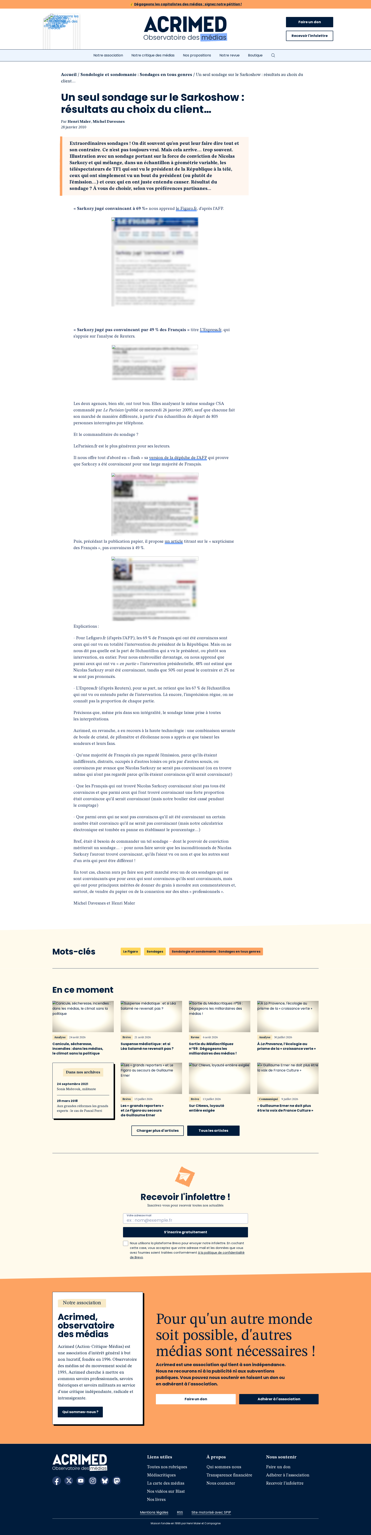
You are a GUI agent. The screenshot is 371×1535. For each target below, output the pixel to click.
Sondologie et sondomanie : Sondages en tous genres (136, 75)
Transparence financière (229, 1475)
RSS (180, 1512)
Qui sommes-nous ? (80, 1411)
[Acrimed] (185, 29)
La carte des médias (165, 1483)
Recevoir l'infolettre (310, 35)
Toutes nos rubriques (167, 1467)
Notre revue (229, 55)
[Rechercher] (273, 55)
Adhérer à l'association (279, 1399)
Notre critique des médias (153, 55)
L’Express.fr (210, 330)
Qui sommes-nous (224, 1467)
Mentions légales (154, 1512)
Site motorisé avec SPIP (211, 1512)
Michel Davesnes (109, 122)
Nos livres (156, 1500)
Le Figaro (130, 951)
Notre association (108, 55)
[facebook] (56, 1480)
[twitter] (68, 1480)
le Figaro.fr (186, 209)
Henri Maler (79, 122)
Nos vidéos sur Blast (166, 1492)
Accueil (69, 75)
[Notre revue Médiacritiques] (67, 34)
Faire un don (309, 22)
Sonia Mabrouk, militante (76, 1089)
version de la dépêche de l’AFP (178, 458)
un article (174, 541)
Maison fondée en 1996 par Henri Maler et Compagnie (185, 1523)
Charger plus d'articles (158, 1130)
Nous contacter (221, 1483)
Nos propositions (197, 55)
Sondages (155, 951)
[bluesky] (104, 1480)
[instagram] (92, 1480)
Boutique (255, 55)
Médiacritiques (161, 1475)
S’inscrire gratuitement (185, 1232)
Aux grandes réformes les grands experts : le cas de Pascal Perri (82, 1109)
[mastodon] (117, 1480)
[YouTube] (80, 1480)
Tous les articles (213, 1130)
